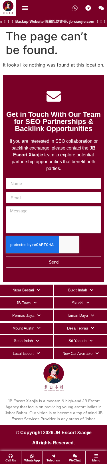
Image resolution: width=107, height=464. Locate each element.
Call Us (10, 460)
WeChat (75, 460)
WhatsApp (32, 460)
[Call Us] (11, 456)
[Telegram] (53, 456)
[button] (25, 8)
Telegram (53, 460)
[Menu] (96, 456)
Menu (96, 460)
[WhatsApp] (32, 456)
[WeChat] (75, 456)
